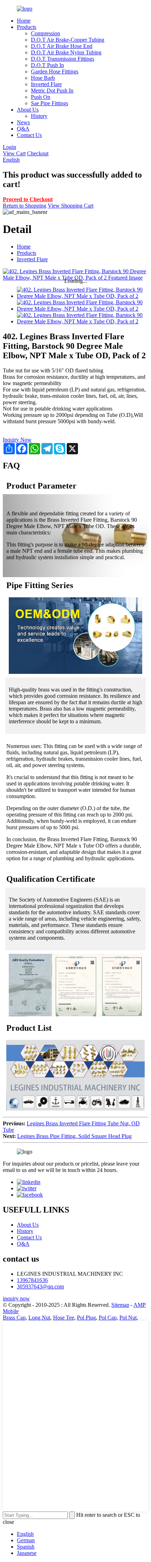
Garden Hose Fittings (54, 71)
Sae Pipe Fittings (49, 103)
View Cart (14, 153)
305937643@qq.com (40, 1286)
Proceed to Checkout (28, 199)
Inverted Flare (46, 84)
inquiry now (16, 1298)
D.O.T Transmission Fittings (62, 59)
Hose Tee (63, 1318)
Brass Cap (14, 1318)
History (39, 116)
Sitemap (120, 1305)
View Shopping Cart (70, 206)
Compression (45, 33)
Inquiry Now (17, 440)
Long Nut (39, 1318)
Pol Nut (128, 1318)
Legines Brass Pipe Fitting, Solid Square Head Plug (74, 1136)
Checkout (37, 153)
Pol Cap (108, 1318)
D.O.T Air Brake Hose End (61, 46)
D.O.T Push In (47, 65)
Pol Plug (86, 1318)
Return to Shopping (24, 206)
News (23, 122)
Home (24, 21)
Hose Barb (43, 78)
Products (26, 27)
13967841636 (32, 1280)
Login (9, 147)
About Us (28, 110)
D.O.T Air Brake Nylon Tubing (66, 52)
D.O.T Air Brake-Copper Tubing (67, 40)
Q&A (23, 129)
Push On (40, 97)
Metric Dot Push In (52, 91)
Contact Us (29, 135)
